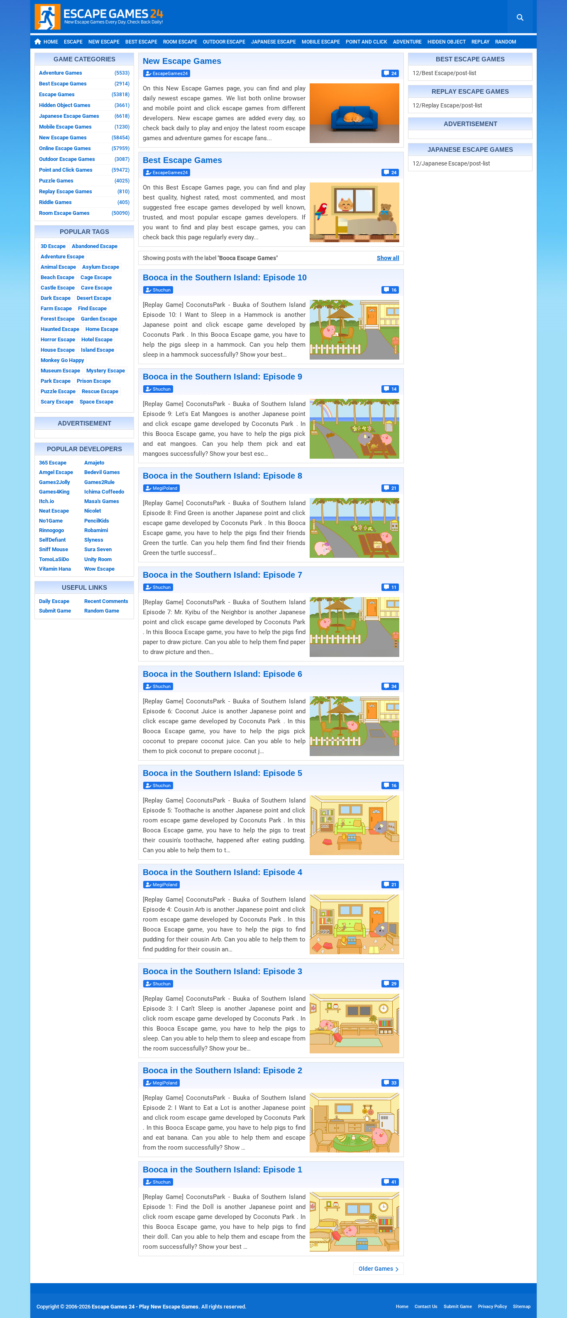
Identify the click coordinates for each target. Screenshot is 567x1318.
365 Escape (52, 463)
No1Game (51, 521)
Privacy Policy (492, 1306)
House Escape (58, 350)
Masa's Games (101, 501)
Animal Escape (58, 267)
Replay (480, 42)
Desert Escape (94, 298)
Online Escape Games (84, 148)
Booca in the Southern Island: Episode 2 (222, 1070)
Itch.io (46, 501)
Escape (73, 42)
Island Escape (97, 350)
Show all (388, 258)
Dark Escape (56, 298)
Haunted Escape (60, 329)
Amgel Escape (56, 472)
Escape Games (84, 94)
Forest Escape (58, 319)
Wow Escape (99, 569)
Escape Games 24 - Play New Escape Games (145, 1306)
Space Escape (96, 402)
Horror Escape (58, 339)
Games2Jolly (54, 482)
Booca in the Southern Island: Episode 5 (222, 773)
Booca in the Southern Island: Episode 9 (222, 376)
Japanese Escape (273, 42)
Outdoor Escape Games (84, 159)
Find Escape (92, 308)
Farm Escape (56, 308)
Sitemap (521, 1306)
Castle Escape (58, 288)
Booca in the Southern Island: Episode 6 (222, 673)
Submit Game (55, 611)
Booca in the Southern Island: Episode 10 (225, 277)
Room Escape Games (84, 213)
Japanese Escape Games (84, 116)
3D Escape (53, 246)
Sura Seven (98, 549)
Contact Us (426, 1306)
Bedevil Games (102, 472)
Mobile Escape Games (84, 127)
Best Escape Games (84, 83)
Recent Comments (106, 601)
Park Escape (56, 381)
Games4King (54, 492)
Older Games (376, 1268)
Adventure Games (84, 73)
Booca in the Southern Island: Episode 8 (222, 475)
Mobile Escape (321, 42)
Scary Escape (57, 402)
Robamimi (96, 530)
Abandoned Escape (94, 246)
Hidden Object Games (84, 105)
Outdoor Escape (224, 42)
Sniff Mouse (53, 549)
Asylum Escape (100, 267)
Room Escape (180, 42)
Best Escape (141, 42)
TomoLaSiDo (54, 559)
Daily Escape (54, 601)
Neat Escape (54, 511)
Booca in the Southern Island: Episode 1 (222, 1169)
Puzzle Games (84, 181)
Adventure (407, 42)
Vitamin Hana (55, 569)
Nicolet (92, 511)
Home (51, 42)
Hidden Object (447, 42)
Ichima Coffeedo (104, 492)
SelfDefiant (52, 540)
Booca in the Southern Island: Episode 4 (222, 872)
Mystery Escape (105, 370)
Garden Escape (99, 319)
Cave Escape (96, 288)
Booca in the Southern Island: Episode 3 (222, 971)
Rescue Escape (100, 391)
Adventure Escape (62, 256)
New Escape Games (84, 137)
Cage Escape (96, 277)
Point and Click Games (84, 170)
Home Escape (102, 329)
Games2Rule (99, 482)
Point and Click (366, 42)
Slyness (93, 540)
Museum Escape (60, 370)
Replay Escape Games (84, 191)
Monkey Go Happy (62, 360)
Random (505, 42)
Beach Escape (57, 277)
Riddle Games (84, 202)
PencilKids (96, 521)
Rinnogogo (51, 530)
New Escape (104, 42)
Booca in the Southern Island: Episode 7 (222, 574)
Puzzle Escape (58, 391)
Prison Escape (94, 381)
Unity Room (98, 559)
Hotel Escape (96, 339)
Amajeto (94, 463)
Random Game (101, 611)
